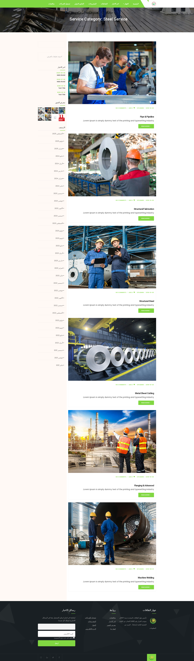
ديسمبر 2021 (58, 350)
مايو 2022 (59, 335)
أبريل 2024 (59, 163)
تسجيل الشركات (64, 4)
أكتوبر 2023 (59, 208)
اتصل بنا (113, 629)
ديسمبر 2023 (58, 193)
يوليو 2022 (59, 320)
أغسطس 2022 (57, 313)
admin (141, 108)
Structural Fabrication (144, 209)
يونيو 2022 (59, 328)
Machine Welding (146, 577)
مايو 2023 (59, 246)
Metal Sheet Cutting (144, 393)
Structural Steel (146, 301)
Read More (145, 126)
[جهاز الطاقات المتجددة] (154, 4)
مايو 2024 (59, 156)
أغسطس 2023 (57, 223)
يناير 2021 (59, 365)
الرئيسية (136, 4)
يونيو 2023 (59, 238)
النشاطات (104, 4)
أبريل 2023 (59, 253)
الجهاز (127, 4)
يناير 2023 (59, 275)
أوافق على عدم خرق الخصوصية (63, 638)
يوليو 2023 (59, 231)
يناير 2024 (59, 186)
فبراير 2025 (58, 148)
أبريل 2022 (59, 343)
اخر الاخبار (115, 4)
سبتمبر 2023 (58, 216)
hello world (61, 75)
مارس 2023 (58, 260)
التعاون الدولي (79, 4)
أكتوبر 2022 (59, 298)
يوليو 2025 (59, 141)
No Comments (121, 108)
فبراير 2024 (58, 178)
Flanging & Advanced (144, 485)
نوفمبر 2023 (58, 201)
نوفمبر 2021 (58, 358)
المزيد (129, 625)
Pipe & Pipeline (147, 116)
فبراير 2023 (58, 268)
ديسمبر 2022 (58, 283)
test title (61, 88)
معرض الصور (111, 625)
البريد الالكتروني (90, 629)
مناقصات (51, 4)
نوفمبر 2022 (58, 290)
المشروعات (92, 4)
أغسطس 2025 (57, 134)
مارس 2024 (58, 171)
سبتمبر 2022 (58, 305)
